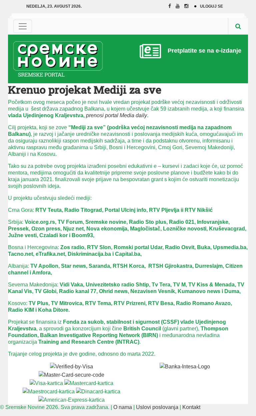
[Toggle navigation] (22, 26)
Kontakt (191, 407)
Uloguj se (211, 6)
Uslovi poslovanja (157, 407)
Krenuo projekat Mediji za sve (84, 89)
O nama (122, 407)
